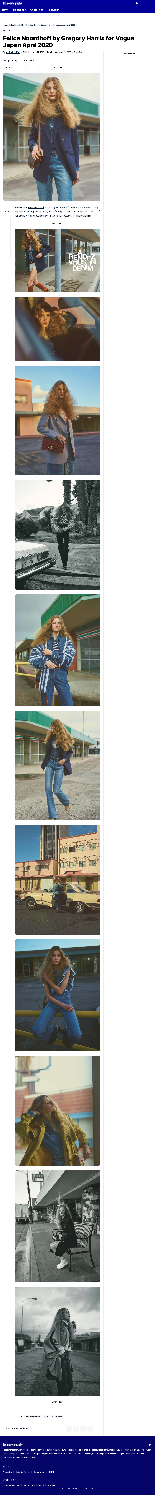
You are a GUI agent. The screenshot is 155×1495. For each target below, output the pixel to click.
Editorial (8, 30)
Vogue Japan (57, 1417)
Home (5, 25)
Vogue (46, 1417)
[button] (132, 3)
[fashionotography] (12, 3)
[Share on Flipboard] (21, 68)
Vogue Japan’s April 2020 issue (72, 211)
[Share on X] (14, 68)
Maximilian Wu (13, 52)
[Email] (27, 68)
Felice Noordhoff (16, 25)
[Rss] (150, 1445)
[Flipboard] (144, 1445)
